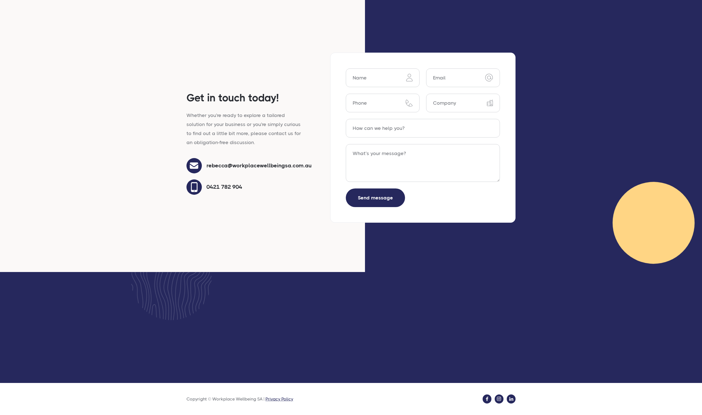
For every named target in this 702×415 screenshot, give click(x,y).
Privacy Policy (279, 399)
